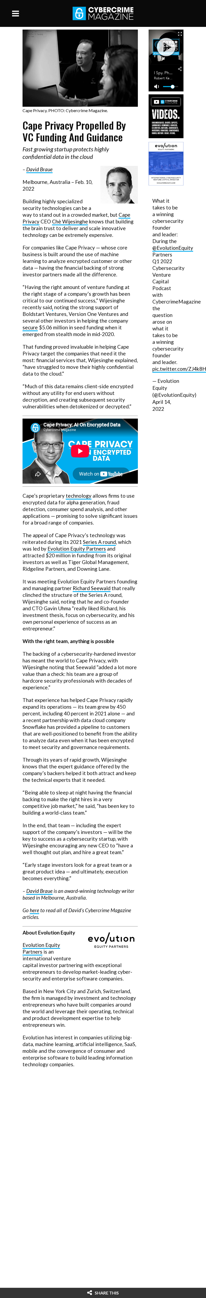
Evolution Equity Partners (76, 548)
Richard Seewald (92, 588)
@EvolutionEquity (172, 248)
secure (30, 327)
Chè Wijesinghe (70, 221)
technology (78, 496)
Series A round (99, 542)
